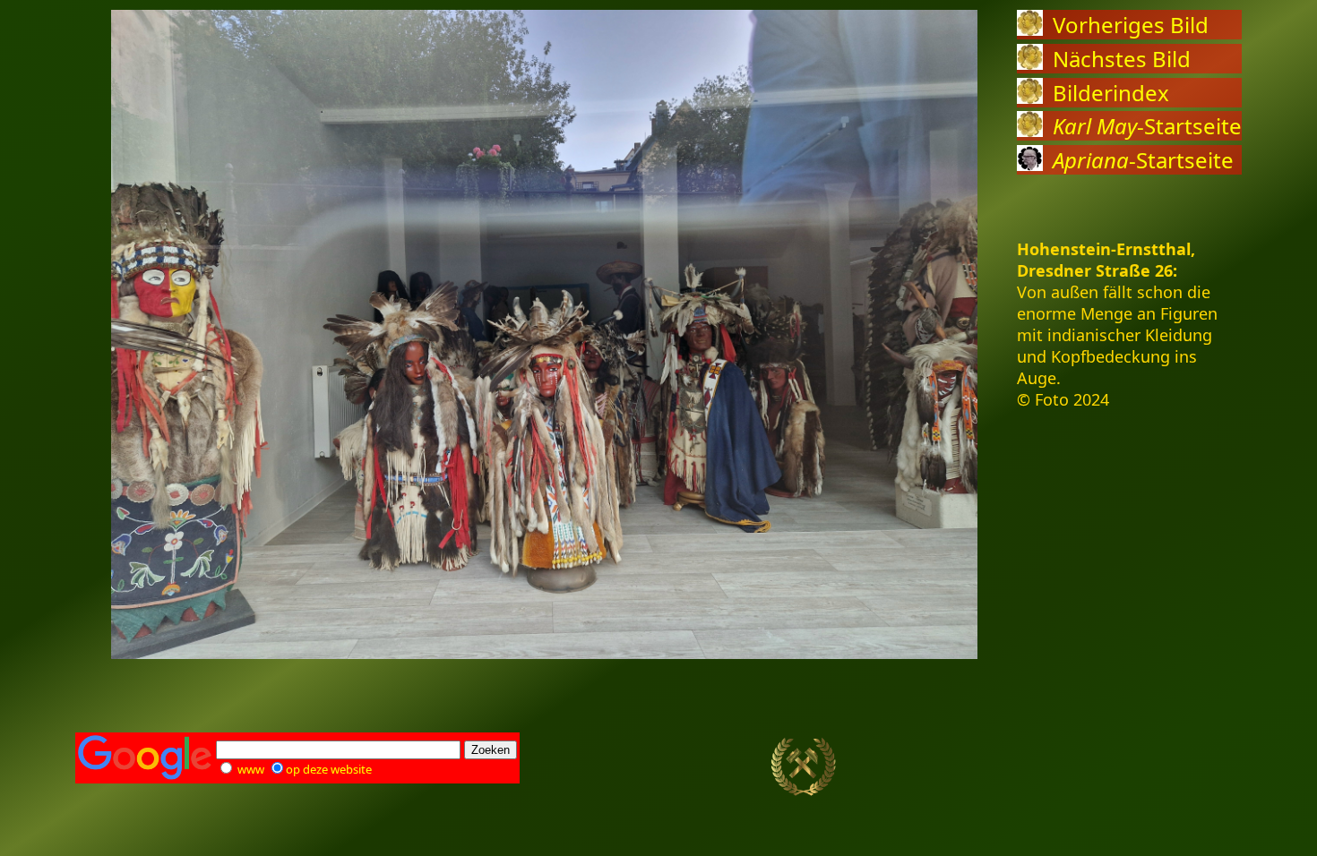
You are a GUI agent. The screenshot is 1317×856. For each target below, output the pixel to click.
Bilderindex (1111, 92)
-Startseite (1147, 126)
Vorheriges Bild (1131, 24)
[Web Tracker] (1210, 767)
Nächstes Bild (1122, 58)
